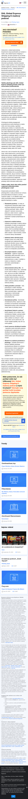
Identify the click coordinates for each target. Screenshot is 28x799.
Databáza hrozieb (5, 7)
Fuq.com (5, 586)
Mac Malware (5, 491)
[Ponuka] (25, 2)
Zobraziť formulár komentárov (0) (10, 436)
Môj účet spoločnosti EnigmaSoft (15, 718)
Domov (3, 767)
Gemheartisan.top (9, 463)
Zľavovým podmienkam (15, 666)
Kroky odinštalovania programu (12, 767)
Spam (17, 22)
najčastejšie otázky (9, 642)
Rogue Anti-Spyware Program (9, 589)
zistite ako (13, 668)
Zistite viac (3, 793)
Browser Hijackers (20, 466)
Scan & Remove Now (12, 42)
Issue (3, 549)
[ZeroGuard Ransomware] (14, 507)
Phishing (13, 7)
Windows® (21, 425)
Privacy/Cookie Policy (9, 39)
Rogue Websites (6, 466)
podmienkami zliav (19, 760)
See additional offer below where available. (12, 37)
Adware (13, 466)
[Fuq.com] (14, 577)
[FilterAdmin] (14, 480)
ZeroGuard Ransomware (11, 516)
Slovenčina (22, 2)
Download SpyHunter (12, 413)
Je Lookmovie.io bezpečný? (12, 547)
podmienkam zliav (18, 746)
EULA (23, 37)
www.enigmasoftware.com (17, 698)
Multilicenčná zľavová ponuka (10, 420)
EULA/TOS (7, 665)
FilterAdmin (6, 489)
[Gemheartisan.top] (14, 454)
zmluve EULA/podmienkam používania (9, 745)
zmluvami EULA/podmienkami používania (9, 759)
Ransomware (5, 518)
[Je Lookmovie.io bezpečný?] (14, 538)
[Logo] (5, 2)
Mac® (14, 426)
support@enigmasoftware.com (7, 717)
